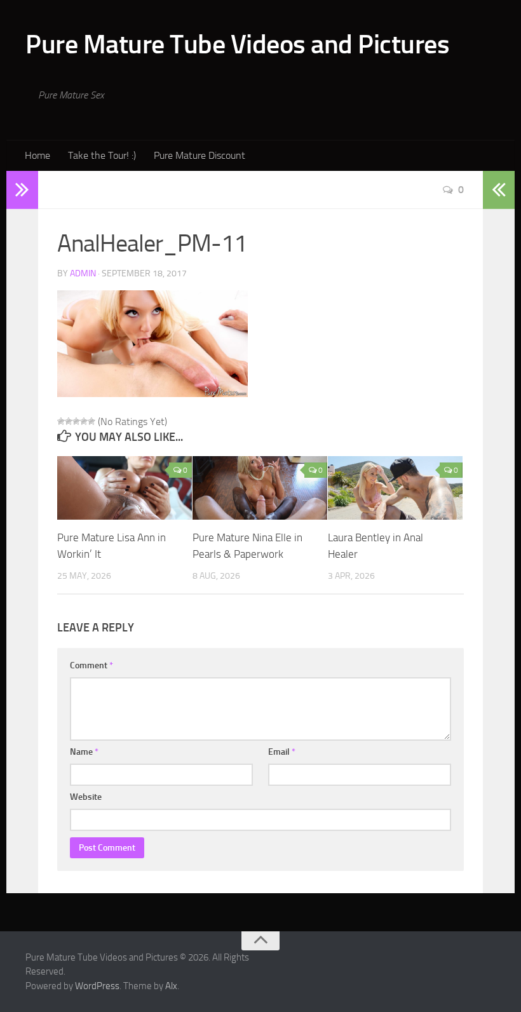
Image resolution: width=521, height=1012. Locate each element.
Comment (91, 665)
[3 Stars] (76, 421)
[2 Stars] (68, 421)
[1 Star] (61, 421)
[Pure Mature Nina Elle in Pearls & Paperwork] (260, 488)
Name (84, 751)
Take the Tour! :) (102, 155)
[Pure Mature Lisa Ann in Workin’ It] (124, 488)
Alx (171, 986)
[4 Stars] (84, 421)
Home (37, 155)
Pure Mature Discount (199, 155)
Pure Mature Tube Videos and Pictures (237, 44)
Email (281, 751)
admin (83, 273)
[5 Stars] (91, 421)
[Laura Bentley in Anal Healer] (395, 488)
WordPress (97, 986)
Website (86, 797)
